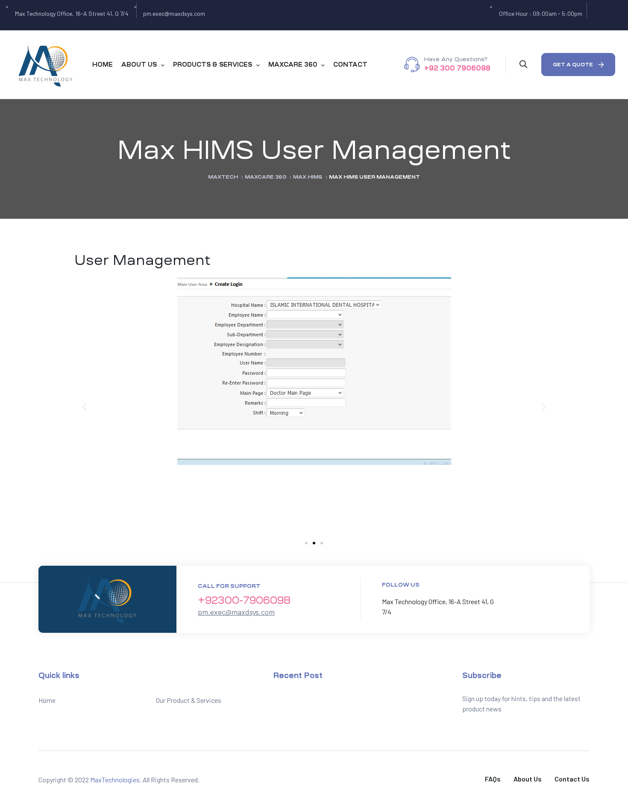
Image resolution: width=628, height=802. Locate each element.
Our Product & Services (188, 700)
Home (47, 700)
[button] (578, 64)
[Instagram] (612, 15)
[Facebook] (594, 15)
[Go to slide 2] (314, 543)
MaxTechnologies (115, 780)
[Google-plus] (606, 15)
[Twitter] (600, 15)
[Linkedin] (539, 603)
